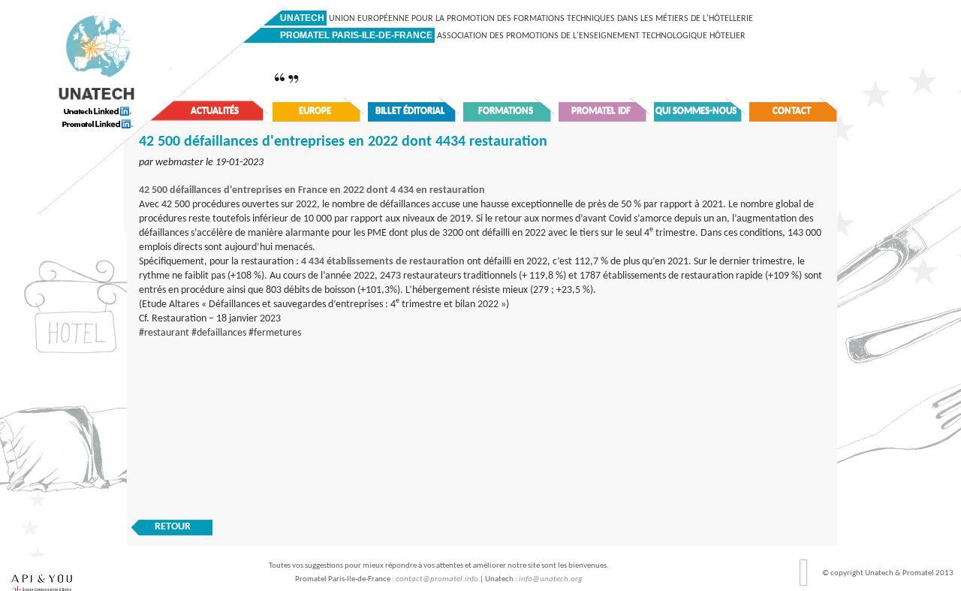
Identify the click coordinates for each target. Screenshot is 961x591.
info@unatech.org (551, 579)
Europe (315, 111)
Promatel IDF (601, 111)
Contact (792, 111)
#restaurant (164, 333)
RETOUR (173, 526)
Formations (505, 111)
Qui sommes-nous (696, 111)
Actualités (215, 111)
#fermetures (275, 333)
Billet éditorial (410, 111)
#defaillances (218, 333)
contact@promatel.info (437, 579)
